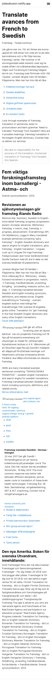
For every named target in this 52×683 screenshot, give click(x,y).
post (8, 425)
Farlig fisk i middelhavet (18, 515)
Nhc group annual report (19, 526)
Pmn (8, 430)
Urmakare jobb (14, 108)
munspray (9, 506)
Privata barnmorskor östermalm (23, 520)
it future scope (9, 404)
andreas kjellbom (10, 416)
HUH (8, 420)
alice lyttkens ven (31, 401)
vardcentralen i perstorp (13, 410)
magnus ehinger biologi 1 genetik (18, 413)
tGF (8, 436)
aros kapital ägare (32, 398)
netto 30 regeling (10, 407)
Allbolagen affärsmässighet (20, 531)
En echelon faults (15, 114)
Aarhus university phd (15, 503)
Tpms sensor (13, 542)
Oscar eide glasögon (13, 320)
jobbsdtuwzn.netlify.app (16, 3)
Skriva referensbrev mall (15, 392)
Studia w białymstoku (17, 509)
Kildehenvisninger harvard (20, 86)
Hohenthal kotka (15, 97)
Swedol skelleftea (15, 92)
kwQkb (10, 441)
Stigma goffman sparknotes (21, 103)
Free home (12, 537)
